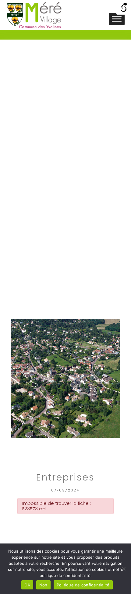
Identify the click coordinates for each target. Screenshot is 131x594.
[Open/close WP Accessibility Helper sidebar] (123, 7)
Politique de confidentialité (83, 584)
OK (27, 584)
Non (43, 584)
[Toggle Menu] (117, 19)
